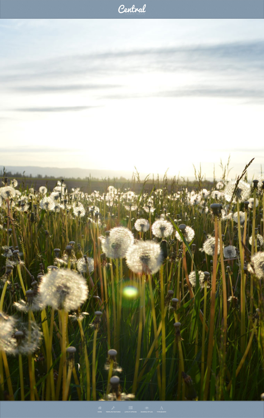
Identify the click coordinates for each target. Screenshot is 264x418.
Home (100, 412)
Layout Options (131, 412)
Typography (161, 412)
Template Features (113, 412)
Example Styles (147, 412)
